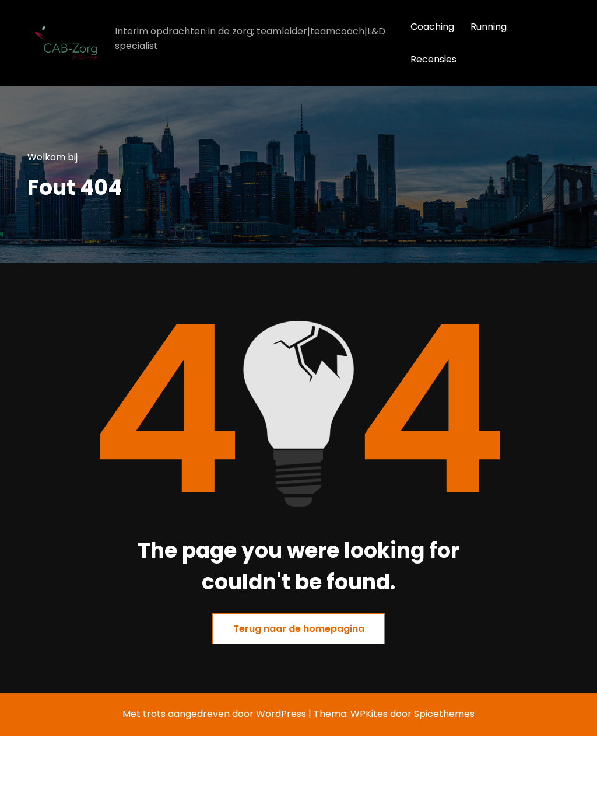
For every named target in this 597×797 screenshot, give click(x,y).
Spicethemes (444, 714)
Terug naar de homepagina (298, 628)
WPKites (370, 714)
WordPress (281, 714)
